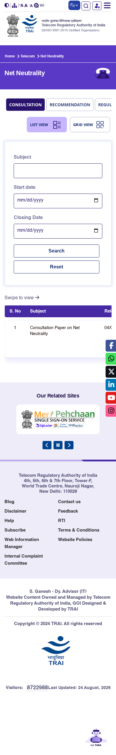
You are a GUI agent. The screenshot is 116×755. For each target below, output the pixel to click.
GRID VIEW (83, 124)
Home (10, 56)
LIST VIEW (39, 124)
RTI (61, 521)
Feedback (68, 511)
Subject (22, 157)
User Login (97, 5)
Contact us (69, 502)
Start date (24, 187)
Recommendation (70, 104)
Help (9, 521)
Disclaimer (15, 511)
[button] (7, 5)
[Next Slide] (69, 445)
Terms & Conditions (78, 530)
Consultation (25, 104)
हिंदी (42, 5)
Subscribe (15, 530)
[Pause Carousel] (58, 445)
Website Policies (75, 539)
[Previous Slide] (47, 445)
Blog (9, 502)
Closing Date (28, 217)
